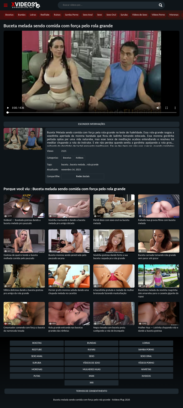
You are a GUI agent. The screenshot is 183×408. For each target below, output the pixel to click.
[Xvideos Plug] (25, 5)
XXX (91, 382)
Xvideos (79, 158)
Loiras (33, 15)
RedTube (45, 15)
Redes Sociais (82, 176)
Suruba (124, 15)
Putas (37, 376)
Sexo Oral (111, 15)
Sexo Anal (88, 15)
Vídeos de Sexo (139, 15)
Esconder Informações (91, 124)
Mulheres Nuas (91, 369)
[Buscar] (161, 5)
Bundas (21, 15)
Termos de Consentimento (91, 391)
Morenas (173, 15)
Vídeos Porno (158, 15)
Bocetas (9, 15)
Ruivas (57, 15)
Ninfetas (146, 369)
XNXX (91, 376)
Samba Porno (71, 15)
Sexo (99, 15)
